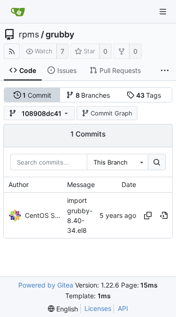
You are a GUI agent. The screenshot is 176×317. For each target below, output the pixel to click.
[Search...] (157, 162)
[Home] (18, 11)
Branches (93, 95)
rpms (29, 34)
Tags (148, 95)
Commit (37, 95)
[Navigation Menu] (162, 11)
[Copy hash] (148, 216)
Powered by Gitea (45, 285)
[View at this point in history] (164, 216)
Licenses (97, 308)
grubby (60, 34)
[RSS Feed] (12, 51)
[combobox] (117, 162)
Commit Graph (111, 113)
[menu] (63, 309)
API (123, 308)
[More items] (164, 70)
